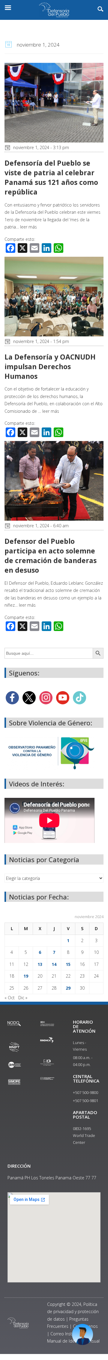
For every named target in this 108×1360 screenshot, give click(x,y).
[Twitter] (29, 697)
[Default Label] (62, 697)
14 (54, 964)
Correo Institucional (69, 1334)
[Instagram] (45, 697)
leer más (28, 227)
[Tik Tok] (79, 697)
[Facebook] (12, 697)
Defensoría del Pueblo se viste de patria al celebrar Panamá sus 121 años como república (51, 177)
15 (68, 964)
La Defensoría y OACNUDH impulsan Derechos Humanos (50, 366)
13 (40, 964)
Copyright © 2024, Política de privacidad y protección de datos (73, 1311)
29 (68, 988)
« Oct (9, 997)
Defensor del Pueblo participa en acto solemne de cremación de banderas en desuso (50, 555)
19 (25, 976)
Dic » (22, 997)
